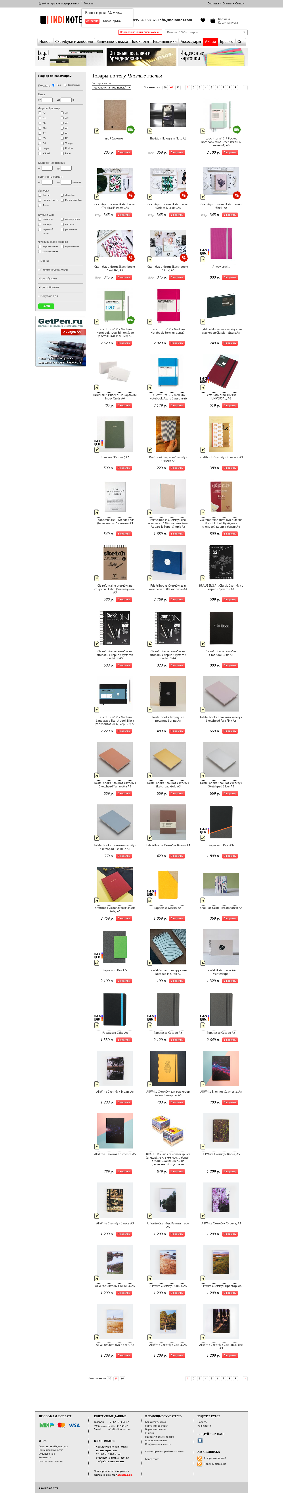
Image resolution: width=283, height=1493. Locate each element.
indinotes (70, 19)
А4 (44, 118)
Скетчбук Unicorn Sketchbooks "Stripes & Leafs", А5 (168, 206)
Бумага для (46, 214)
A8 (66, 133)
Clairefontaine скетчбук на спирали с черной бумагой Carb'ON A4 (168, 655)
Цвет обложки (49, 287)
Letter (68, 153)
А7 (44, 133)
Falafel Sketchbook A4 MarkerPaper (221, 972)
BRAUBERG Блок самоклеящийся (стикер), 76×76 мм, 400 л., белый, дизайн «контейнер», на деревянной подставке (168, 1159)
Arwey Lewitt (221, 267)
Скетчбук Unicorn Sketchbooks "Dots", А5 (168, 268)
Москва (88, 3)
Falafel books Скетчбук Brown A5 (168, 845)
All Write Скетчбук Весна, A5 (221, 1154)
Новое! (45, 42)
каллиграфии (72, 219)
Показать (44, 85)
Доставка (213, 3)
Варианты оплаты (155, 1429)
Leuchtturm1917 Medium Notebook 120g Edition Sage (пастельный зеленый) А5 (115, 333)
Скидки (239, 3)
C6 (44, 143)
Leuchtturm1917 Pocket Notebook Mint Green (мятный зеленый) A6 (221, 142)
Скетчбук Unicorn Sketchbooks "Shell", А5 (221, 206)
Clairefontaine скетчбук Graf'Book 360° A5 (221, 653)
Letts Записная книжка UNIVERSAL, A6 (221, 396)
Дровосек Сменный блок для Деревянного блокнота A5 (115, 521)
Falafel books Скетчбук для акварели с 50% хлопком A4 (168, 587)
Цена (41, 94)
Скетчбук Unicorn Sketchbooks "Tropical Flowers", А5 (115, 206)
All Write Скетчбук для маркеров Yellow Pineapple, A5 (168, 1093)
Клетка (46, 195)
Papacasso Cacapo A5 (221, 1033)
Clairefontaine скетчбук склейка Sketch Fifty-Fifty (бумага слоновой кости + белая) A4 (221, 523)
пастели (69, 224)
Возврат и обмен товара (159, 1436)
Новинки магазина (215, 1464)
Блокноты (140, 42)
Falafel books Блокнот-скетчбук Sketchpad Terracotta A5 (115, 784)
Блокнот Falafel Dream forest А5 (221, 908)
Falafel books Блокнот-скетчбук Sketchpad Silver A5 (221, 784)
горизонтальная (74, 246)
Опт (240, 42)
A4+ (67, 118)
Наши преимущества (51, 1450)
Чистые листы (51, 200)
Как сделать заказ (155, 1422)
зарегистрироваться (66, 3)
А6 (66, 128)
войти (45, 3)
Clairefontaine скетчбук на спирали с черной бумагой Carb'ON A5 (115, 655)
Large (46, 148)
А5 (66, 123)
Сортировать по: (101, 83)
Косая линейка (73, 200)
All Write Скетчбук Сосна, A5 (168, 1345)
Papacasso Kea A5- (115, 970)
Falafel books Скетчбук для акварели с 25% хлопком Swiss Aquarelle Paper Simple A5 (168, 523)
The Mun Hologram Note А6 (168, 138)
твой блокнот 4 (115, 138)
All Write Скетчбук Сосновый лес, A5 (221, 1346)
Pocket (69, 148)
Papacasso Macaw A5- (168, 908)
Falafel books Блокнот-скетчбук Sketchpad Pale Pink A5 (221, 718)
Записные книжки (112, 42)
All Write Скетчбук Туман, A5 (115, 1092)
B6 (66, 138)
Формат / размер (49, 108)
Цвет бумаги (48, 278)
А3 (44, 112)
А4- (67, 112)
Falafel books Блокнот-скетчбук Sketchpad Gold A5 (168, 784)
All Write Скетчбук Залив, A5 (168, 1286)
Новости (202, 1422)
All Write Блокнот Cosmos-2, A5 (221, 1092)
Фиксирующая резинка (53, 241)
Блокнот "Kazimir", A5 (115, 457)
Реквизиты (45, 1457)
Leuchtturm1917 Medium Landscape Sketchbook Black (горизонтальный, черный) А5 (115, 720)
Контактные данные (51, 1461)
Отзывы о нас (47, 1453)
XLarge (69, 143)
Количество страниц (51, 162)
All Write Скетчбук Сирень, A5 (221, 1223)
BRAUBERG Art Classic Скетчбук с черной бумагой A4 (221, 587)
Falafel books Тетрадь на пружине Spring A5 (168, 718)
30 (165, 87)
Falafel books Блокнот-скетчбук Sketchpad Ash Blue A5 (115, 847)
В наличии (74, 85)
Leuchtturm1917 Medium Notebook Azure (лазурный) (168, 396)
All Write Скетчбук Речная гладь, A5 (168, 1225)
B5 (44, 138)
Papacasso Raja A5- (221, 845)
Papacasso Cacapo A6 (168, 1033)
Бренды (226, 42)
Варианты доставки (156, 1425)
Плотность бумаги (50, 176)
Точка (46, 205)
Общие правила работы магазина (165, 1451)
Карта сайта (152, 1459)
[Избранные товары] (203, 20)
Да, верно (92, 21)
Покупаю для (49, 296)
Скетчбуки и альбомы (74, 42)
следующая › (245, 87)
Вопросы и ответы (156, 1440)
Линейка (70, 195)
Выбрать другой (111, 21)
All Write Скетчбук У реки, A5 (115, 1345)
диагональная (50, 251)
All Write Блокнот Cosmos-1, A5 (115, 1154)
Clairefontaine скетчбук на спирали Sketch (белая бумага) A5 (115, 589)
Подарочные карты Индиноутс (138, 32)
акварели (48, 219)
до (58, 99)
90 (178, 87)
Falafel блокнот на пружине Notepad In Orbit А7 (168, 972)
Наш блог (202, 1425)
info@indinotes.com (175, 20)
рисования (71, 229)
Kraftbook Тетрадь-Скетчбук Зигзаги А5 (168, 459)
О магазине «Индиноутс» (53, 1446)
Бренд (44, 260)
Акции (210, 42)
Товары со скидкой (215, 1458)
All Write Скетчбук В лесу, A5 (115, 1223)
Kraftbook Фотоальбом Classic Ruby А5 (115, 909)
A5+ (45, 128)
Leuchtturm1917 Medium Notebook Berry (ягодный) (168, 331)
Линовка (43, 190)
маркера (47, 224)
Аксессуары (191, 42)
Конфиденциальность (158, 1444)
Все (59, 85)
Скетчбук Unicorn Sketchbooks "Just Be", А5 (115, 268)
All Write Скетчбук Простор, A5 (221, 1286)
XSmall (46, 153)
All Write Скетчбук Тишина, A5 (115, 1286)
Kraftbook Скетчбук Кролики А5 (221, 457)
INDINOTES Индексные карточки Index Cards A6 (115, 396)
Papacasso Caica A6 (115, 1033)
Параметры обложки (54, 269)
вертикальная (50, 246)
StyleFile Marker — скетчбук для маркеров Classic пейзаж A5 (221, 331)
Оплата (227, 3)
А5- (44, 123)
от (39, 99)
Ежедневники (165, 42)
